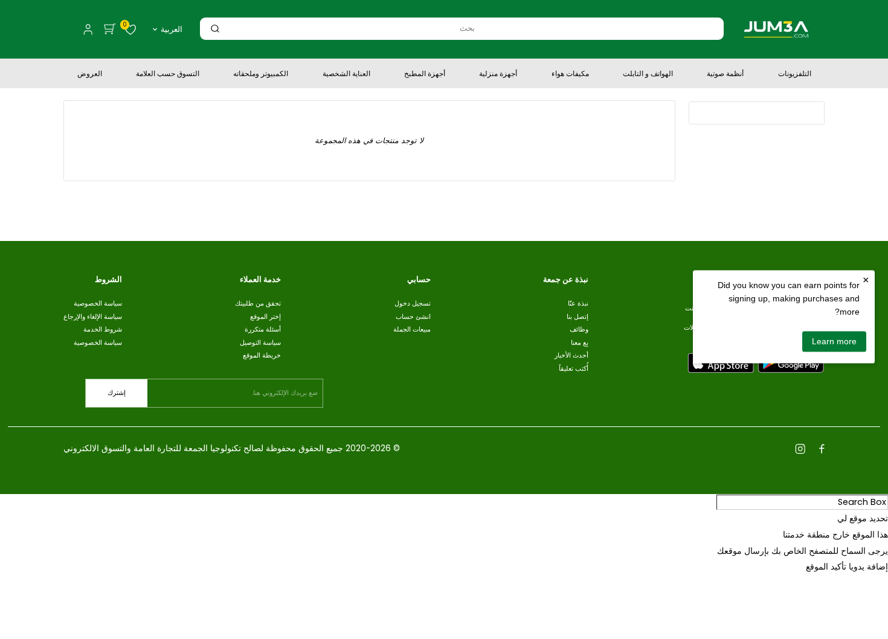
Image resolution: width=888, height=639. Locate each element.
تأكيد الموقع (826, 566)
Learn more (834, 341)
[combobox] (467, 28)
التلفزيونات (794, 75)
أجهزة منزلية (498, 75)
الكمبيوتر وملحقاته (260, 75)
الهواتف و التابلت (648, 75)
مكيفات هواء (570, 75)
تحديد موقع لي (862, 518)
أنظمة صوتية (725, 75)
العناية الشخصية (346, 75)
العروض (89, 75)
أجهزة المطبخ (424, 75)
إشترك (117, 392)
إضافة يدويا (868, 566)
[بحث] (215, 28)
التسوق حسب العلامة (167, 75)
